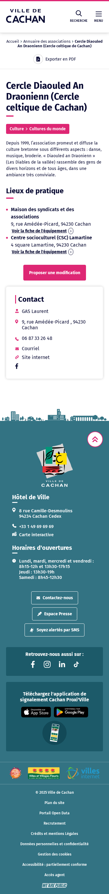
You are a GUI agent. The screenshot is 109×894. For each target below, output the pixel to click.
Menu (98, 21)
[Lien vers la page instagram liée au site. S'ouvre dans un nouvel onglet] (47, 664)
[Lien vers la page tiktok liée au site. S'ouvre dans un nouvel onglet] (76, 664)
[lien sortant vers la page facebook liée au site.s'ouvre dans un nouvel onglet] (16, 367)
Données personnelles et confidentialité (54, 844)
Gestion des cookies (54, 854)
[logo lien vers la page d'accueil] (54, 465)
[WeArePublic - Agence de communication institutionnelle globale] (54, 885)
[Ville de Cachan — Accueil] (25, 21)
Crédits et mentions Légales (54, 834)
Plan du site (54, 803)
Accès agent (55, 875)
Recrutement (55, 823)
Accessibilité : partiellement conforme (54, 864)
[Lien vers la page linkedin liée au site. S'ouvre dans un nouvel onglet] (61, 664)
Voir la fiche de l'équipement (39, 231)
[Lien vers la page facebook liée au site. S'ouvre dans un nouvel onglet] (32, 664)
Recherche (79, 21)
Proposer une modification (54, 272)
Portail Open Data (54, 813)
